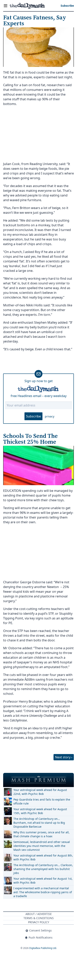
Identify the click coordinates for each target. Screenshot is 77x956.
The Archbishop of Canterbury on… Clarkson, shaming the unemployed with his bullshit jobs (43, 869)
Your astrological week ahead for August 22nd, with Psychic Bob (40, 792)
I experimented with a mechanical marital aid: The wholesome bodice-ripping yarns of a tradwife (42, 892)
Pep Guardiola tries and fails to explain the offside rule (41, 801)
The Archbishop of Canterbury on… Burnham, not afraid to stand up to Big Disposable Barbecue (39, 822)
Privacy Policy (38, 922)
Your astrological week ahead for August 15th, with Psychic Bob (40, 811)
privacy (49, 416)
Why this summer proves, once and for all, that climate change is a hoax (41, 834)
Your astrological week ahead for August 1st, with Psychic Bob (42, 880)
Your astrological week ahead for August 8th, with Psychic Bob (43, 857)
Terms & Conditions (38, 918)
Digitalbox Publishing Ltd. (43, 948)
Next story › (63, 757)
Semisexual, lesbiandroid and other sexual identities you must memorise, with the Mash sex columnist (41, 846)
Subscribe (33, 416)
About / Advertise (38, 914)
